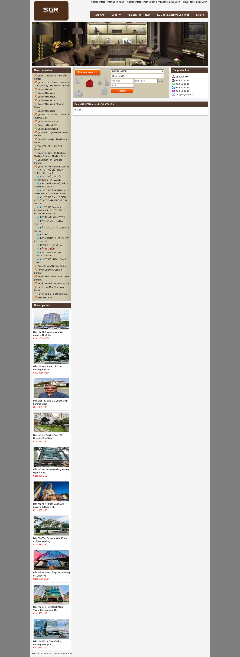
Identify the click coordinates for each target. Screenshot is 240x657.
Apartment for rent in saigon (141, 2)
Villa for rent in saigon (169, 2)
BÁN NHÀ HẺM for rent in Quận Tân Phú (94, 104)
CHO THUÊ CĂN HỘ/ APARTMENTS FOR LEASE (47, 178)
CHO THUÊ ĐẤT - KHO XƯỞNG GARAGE (48, 254)
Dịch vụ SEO (57, 653)
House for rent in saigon (195, 2)
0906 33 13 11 (182, 80)
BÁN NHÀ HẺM (47, 249)
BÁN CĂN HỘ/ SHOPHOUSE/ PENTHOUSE (51, 240)
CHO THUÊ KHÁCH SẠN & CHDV (50, 261)
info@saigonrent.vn (185, 94)
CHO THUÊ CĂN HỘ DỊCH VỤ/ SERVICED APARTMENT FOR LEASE (50, 200)
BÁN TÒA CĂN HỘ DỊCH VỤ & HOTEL (51, 229)
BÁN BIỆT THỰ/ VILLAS (51, 245)
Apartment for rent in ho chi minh (107, 2)
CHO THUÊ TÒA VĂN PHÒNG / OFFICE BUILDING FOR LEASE (51, 192)
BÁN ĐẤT (44, 234)
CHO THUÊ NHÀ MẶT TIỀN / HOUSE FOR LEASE (51, 185)
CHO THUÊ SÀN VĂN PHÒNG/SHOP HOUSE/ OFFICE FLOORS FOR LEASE (49, 210)
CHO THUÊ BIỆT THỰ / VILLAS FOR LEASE (48, 171)
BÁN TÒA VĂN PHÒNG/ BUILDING (48, 222)
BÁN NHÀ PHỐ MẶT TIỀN (52, 217)
